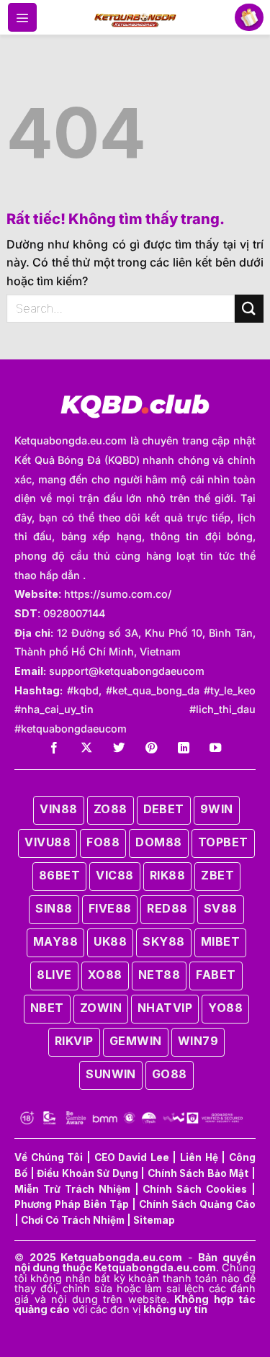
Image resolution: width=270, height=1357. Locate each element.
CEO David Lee (131, 1157)
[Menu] (22, 17)
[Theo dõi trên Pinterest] (151, 748)
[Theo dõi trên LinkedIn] (183, 748)
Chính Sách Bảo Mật (198, 1173)
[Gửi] (249, 309)
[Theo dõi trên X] (86, 748)
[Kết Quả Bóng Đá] (135, 17)
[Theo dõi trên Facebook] (54, 748)
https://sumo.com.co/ (117, 594)
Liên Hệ (199, 1157)
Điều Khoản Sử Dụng (87, 1173)
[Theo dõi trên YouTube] (215, 748)
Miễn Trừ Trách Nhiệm (72, 1189)
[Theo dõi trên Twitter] (119, 748)
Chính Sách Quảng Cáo (197, 1204)
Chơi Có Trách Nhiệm (73, 1220)
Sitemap (154, 1220)
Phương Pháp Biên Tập (71, 1204)
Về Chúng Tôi (48, 1157)
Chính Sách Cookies (195, 1189)
